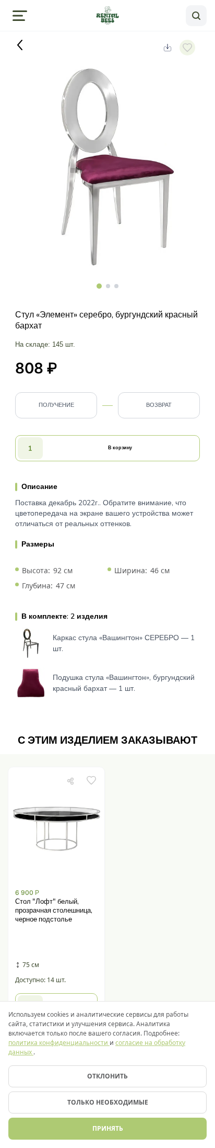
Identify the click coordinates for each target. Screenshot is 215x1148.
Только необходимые (107, 1102)
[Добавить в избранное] (91, 780)
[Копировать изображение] (70, 780)
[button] (56, 900)
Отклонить (107, 1076)
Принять (107, 1128)
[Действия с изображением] (167, 47)
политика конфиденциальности (59, 1042)
